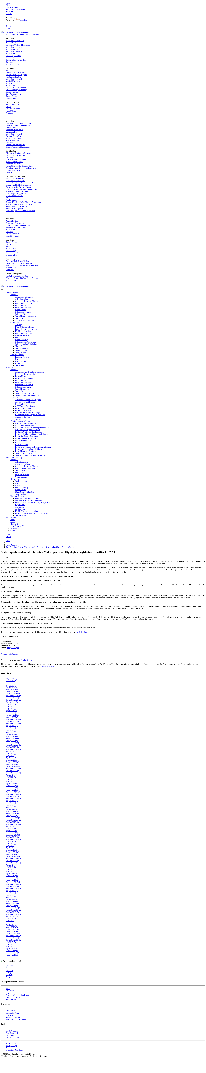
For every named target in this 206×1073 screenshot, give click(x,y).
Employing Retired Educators (17, 191)
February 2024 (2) (12, 739)
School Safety (11, 58)
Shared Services (12, 92)
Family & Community (31, 34)
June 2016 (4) (11, 921)
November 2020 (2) (13, 820)
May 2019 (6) (11, 846)
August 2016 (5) (12, 916)
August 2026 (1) (12, 679)
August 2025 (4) (12, 702)
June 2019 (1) (11, 844)
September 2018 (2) (13, 863)
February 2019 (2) (12, 852)
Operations (14, 323)
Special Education (12, 140)
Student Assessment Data (15, 145)
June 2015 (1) (11, 944)
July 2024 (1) (11, 728)
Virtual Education (12, 236)
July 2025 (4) (11, 704)
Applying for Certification (15, 155)
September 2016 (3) (13, 914)
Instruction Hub (12, 49)
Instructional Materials (14, 51)
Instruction (14, 295)
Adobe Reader (26, 660)
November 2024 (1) (13, 719)
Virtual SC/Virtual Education (16, 64)
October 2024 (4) (12, 721)
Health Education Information (17, 276)
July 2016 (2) (11, 919)
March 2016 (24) (12, 927)
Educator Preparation (14, 164)
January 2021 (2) (12, 816)
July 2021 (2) (11, 803)
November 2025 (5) (13, 696)
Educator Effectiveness (14, 130)
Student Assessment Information (18, 147)
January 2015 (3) (12, 955)
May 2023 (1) (11, 756)
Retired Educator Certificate (16, 206)
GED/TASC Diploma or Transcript (19, 263)
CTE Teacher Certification (16, 159)
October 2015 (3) (12, 938)
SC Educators (15, 398)
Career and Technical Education (18, 45)
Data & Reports (16, 524)
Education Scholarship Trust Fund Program (22, 278)
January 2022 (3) (12, 790)
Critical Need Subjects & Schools (18, 185)
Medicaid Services (13, 81)
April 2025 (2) (11, 711)
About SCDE (11, 518)
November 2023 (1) (13, 745)
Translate (23, 20)
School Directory (12, 85)
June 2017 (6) (11, 895)
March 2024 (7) (12, 736)
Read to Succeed (12, 200)
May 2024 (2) (11, 732)
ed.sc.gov (9, 1015)
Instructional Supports (14, 47)
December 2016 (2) (13, 908)
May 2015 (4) (11, 946)
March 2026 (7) (12, 689)
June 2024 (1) (11, 730)
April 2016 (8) (11, 925)
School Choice (11, 54)
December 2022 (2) (13, 766)
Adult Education (12, 43)
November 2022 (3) (13, 769)
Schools (9, 83)
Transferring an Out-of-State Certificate (20, 211)
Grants (8, 107)
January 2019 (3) (12, 854)
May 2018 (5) (11, 871)
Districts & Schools (8, 34)
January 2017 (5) (12, 906)
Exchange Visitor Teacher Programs (19, 187)
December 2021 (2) (13, 792)
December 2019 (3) (13, 835)
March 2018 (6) (12, 876)
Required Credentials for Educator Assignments (23, 202)
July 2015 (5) (11, 942)
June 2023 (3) (11, 754)
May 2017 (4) (11, 897)
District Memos (11, 128)
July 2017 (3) (11, 893)
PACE (8, 198)
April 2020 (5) (11, 831)
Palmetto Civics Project (14, 136)
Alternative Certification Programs (18, 153)
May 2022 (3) (11, 781)
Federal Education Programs (16, 75)
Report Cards (11, 111)
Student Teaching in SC (15, 209)
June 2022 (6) (11, 779)
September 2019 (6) (13, 839)
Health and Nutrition (13, 77)
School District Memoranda (16, 88)
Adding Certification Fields (16, 179)
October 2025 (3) (12, 698)
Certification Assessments (15, 181)
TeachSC (9, 172)
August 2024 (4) (12, 726)
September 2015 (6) (13, 940)
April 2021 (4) (11, 809)
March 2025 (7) (12, 713)
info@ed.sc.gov (13, 648)
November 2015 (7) (13, 936)
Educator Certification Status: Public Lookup (22, 189)
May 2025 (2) (11, 709)
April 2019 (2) (11, 848)
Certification (10, 157)
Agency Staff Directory (10, 654)
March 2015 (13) (12, 951)
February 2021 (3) (12, 814)
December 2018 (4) (13, 856)
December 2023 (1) (13, 743)
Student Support (12, 96)
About (12, 522)
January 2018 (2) (12, 880)
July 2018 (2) (11, 867)
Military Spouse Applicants (16, 194)
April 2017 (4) (11, 899)
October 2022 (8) (12, 771)
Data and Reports (17, 355)
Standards (9, 62)
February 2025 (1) (12, 715)
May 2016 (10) (11, 923)
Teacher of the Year (13, 170)
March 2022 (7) (12, 786)
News (8, 246)
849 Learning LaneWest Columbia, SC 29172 (16, 1018)
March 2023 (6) (12, 760)
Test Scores (10, 113)
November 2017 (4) (13, 884)
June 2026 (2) (11, 683)
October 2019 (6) (12, 837)
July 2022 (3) (11, 777)
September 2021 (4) (13, 799)
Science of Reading (13, 280)
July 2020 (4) (11, 829)
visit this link (82, 632)
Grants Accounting (13, 109)
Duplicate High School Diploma (18, 261)
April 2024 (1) (11, 734)
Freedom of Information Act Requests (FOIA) (23, 265)
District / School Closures (15, 73)
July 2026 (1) (11, 681)
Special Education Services (16, 60)
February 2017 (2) (12, 904)
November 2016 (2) (13, 910)
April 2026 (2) (11, 687)
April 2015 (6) (11, 949)
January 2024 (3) (12, 741)
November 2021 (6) (13, 794)
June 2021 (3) (11, 805)
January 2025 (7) (12, 717)
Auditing (9, 70)
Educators (19, 34)
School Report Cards (13, 138)
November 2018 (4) (13, 859)
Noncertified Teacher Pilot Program (19, 166)
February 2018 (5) (12, 878)
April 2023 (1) (11, 758)
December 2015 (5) (13, 934)
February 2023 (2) (12, 762)
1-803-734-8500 (12, 1011)
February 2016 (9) (12, 929)
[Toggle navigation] (2, 289)
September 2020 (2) (13, 824)
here (76, 576)
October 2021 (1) (12, 796)
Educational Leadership (14, 162)
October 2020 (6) (12, 822)
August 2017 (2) (12, 891)
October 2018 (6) (12, 861)
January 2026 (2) (12, 691)
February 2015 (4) (12, 953)
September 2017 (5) (13, 889)
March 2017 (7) (12, 901)
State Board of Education (15, 253)
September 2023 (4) (13, 749)
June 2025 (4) (11, 706)
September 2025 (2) (13, 700)
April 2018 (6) (11, 874)
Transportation (11, 98)
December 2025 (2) (13, 694)
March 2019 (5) (12, 850)
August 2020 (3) (12, 826)
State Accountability (13, 94)
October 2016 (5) (12, 912)
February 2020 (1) (12, 833)
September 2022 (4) (13, 773)
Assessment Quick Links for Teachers (20, 123)
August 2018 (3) (12, 865)
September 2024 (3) (13, 724)
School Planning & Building (16, 90)
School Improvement (13, 56)
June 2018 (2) (11, 869)
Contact (13, 530)
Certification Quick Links (20, 421)
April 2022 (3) (11, 784)
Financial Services (12, 104)
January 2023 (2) (12, 764)
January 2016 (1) (12, 931)
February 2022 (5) (12, 788)
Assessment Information (15, 41)
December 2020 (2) (13, 818)
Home (12, 520)
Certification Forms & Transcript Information (22, 183)
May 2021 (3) (11, 807)
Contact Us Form (12, 1013)
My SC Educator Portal (14, 196)
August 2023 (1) (12, 751)
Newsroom (14, 528)
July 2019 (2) (11, 841)
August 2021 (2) (12, 801)
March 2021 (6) (12, 811)
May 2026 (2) (11, 685)
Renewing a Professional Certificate (19, 204)
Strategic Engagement (18, 509)
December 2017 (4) (13, 882)
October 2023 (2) (12, 747)
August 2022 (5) (12, 775)
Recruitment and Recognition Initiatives (21, 168)
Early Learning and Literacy (16, 227)
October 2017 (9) (12, 886)
